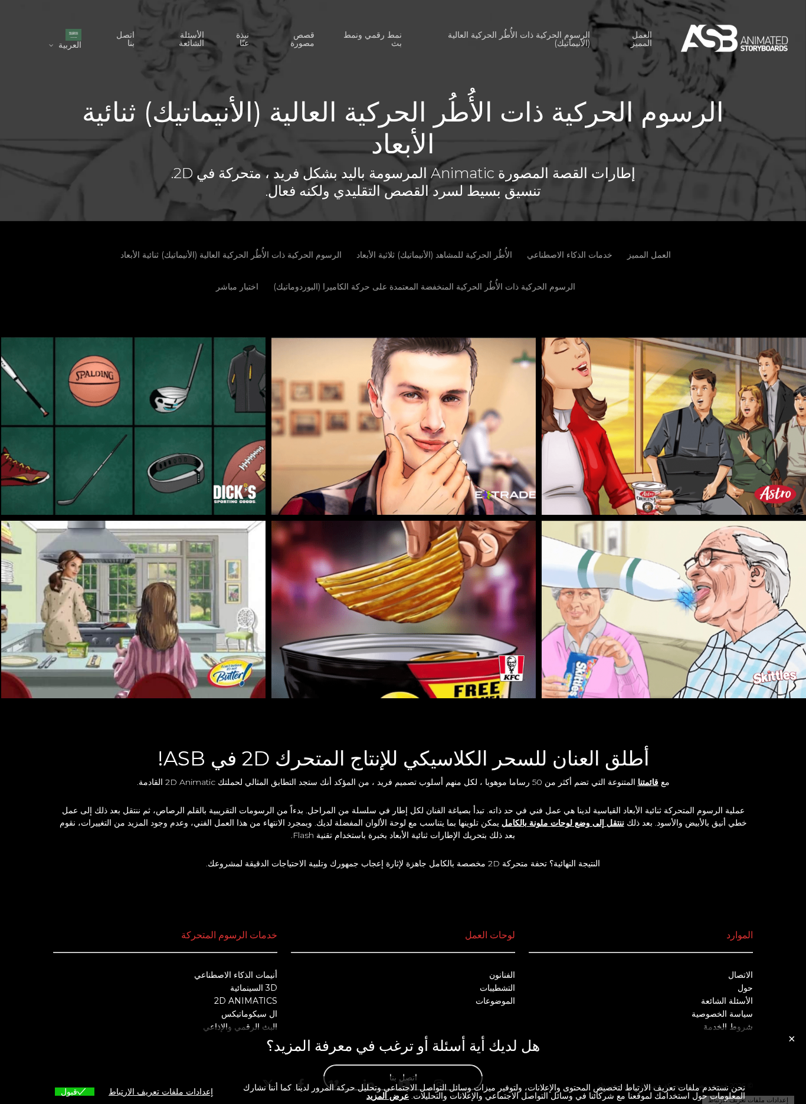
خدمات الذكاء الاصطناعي (569, 254)
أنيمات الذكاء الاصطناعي (235, 975)
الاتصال (740, 975)
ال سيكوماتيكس (249, 1014)
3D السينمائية (253, 988)
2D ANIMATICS (245, 1001)
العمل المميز (649, 254)
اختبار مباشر (237, 286)
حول (745, 988)
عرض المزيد (387, 1095)
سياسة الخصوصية (722, 1014)
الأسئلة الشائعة (727, 1001)
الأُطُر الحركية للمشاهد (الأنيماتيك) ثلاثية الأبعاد (434, 254)
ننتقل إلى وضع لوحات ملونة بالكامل (563, 822)
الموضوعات (495, 1001)
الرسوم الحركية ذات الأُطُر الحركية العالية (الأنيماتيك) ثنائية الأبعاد (231, 254)
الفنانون (502, 975)
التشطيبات (497, 988)
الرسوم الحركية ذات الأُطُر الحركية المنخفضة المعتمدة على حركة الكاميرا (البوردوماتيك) (424, 286)
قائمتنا (648, 782)
